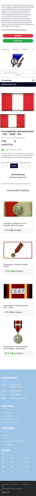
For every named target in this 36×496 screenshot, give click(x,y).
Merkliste (25, 49)
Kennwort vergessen (11, 422)
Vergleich (15, 49)
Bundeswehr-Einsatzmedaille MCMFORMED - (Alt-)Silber (16, 347)
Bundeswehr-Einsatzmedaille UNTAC (16, 265)
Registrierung (8, 419)
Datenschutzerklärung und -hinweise (14, 30)
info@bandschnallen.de (18, 398)
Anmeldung (5, 49)
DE (33, 49)
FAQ (5, 438)
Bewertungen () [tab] (18, 177)
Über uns (7, 435)
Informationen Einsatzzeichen (14, 441)
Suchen (18, 75)
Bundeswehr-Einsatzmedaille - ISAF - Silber (16, 306)
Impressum (15, 484)
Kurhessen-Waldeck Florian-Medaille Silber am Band (15, 224)
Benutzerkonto (9, 416)
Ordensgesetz (9, 444)
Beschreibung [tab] (18, 174)
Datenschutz (5, 484)
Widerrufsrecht (26, 484)
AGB (2, 486)
